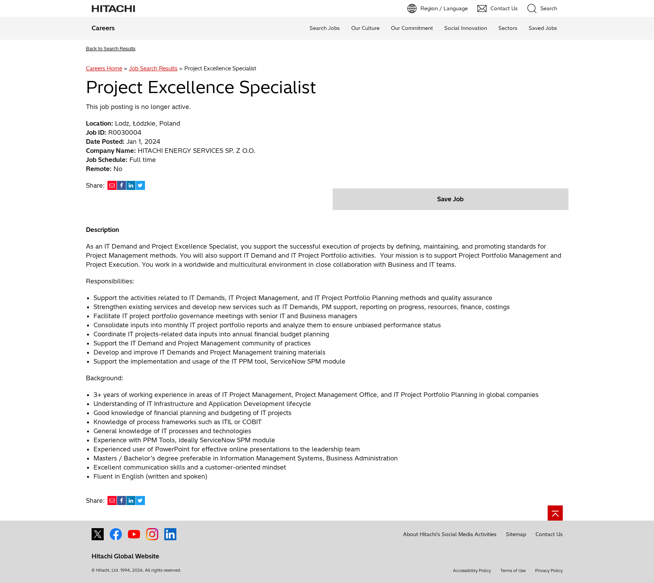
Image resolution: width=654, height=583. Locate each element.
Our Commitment (412, 28)
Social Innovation (465, 28)
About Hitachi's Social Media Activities (450, 534)
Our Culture (365, 28)
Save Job (450, 199)
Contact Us (549, 534)
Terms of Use (513, 570)
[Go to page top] (555, 513)
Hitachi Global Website (125, 556)
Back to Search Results (110, 48)
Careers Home (104, 68)
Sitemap (516, 534)
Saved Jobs (543, 28)
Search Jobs (325, 28)
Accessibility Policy (472, 570)
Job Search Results (153, 68)
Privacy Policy (549, 570)
